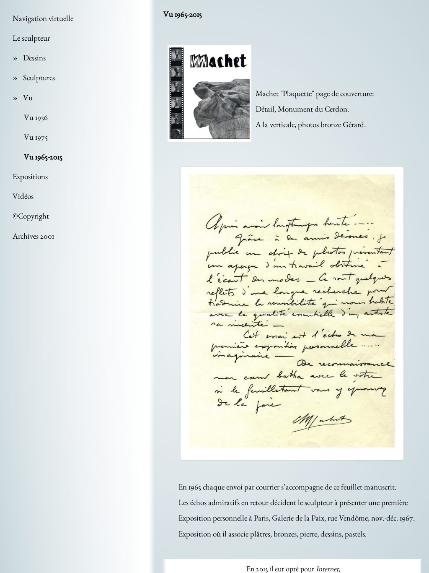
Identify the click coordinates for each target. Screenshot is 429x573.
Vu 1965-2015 (43, 156)
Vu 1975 (36, 137)
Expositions (30, 176)
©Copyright (31, 216)
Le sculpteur (31, 38)
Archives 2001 (33, 236)
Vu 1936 (36, 117)
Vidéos (23, 196)
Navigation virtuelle (43, 18)
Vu (28, 97)
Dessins (34, 57)
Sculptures (39, 77)
